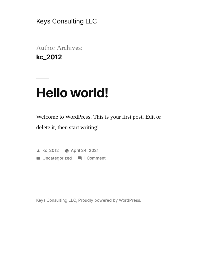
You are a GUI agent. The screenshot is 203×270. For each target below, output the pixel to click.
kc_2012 (51, 150)
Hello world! (72, 92)
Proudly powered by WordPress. (109, 200)
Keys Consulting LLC (66, 21)
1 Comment (95, 158)
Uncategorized (57, 158)
